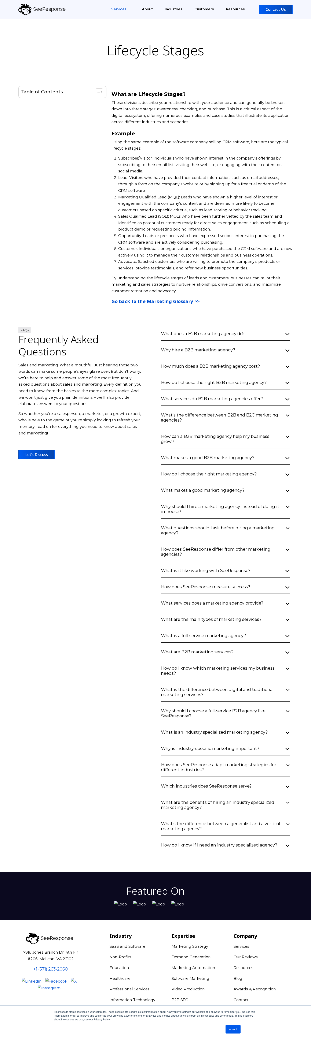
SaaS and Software (127, 946)
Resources (235, 9)
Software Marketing (190, 978)
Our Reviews (246, 957)
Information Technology (132, 1000)
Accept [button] (233, 1029)
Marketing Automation (193, 967)
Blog (238, 978)
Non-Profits (120, 957)
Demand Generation (191, 957)
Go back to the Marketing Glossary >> (155, 301)
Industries (173, 9)
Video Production (188, 989)
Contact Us (276, 9)
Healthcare (120, 978)
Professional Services (130, 989)
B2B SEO (180, 1000)
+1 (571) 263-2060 (50, 969)
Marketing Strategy (190, 946)
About (147, 9)
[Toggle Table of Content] (97, 92)
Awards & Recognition (255, 989)
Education (119, 967)
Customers (204, 9)
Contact (241, 1000)
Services (119, 9)
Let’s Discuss (36, 454)
